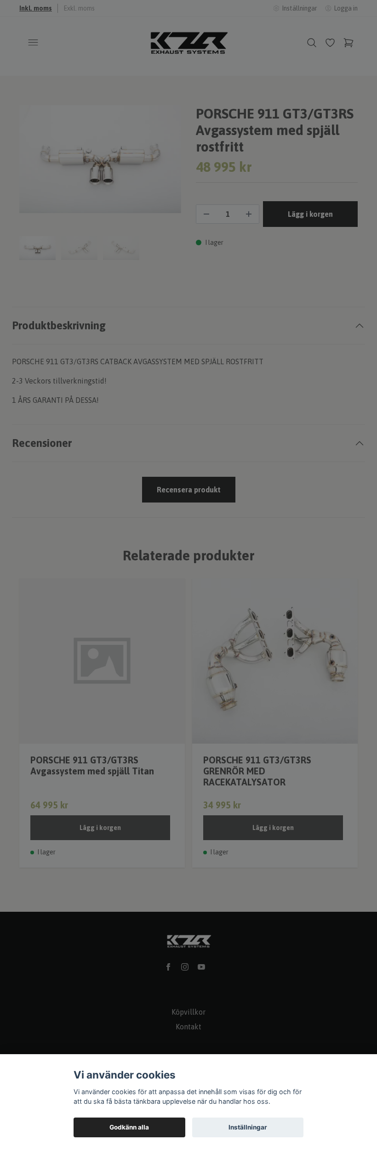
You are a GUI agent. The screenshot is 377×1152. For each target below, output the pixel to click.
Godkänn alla (129, 1127)
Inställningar (247, 1127)
